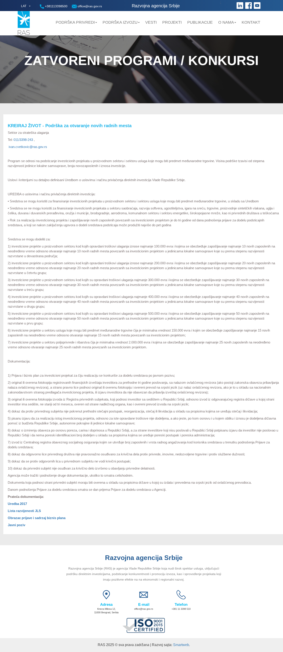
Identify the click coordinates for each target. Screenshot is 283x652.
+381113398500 (55, 6)
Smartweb (181, 645)
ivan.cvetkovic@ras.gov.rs (28, 147)
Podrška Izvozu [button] (120, 22)
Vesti (151, 22)
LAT (24, 6)
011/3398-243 (23, 140)
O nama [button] (226, 22)
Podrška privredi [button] (75, 22)
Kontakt (251, 22)
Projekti (172, 22)
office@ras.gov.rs (89, 6)
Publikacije (200, 22)
